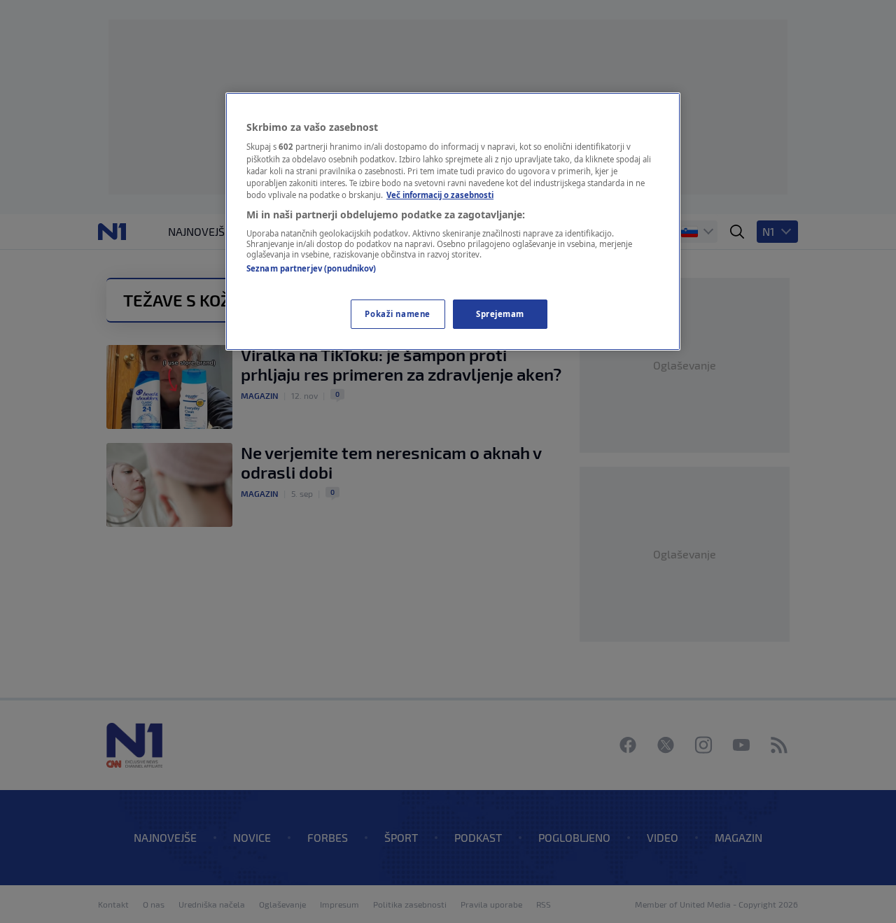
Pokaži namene (397, 314)
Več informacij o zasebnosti (439, 195)
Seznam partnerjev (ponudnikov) (311, 268)
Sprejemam (500, 314)
